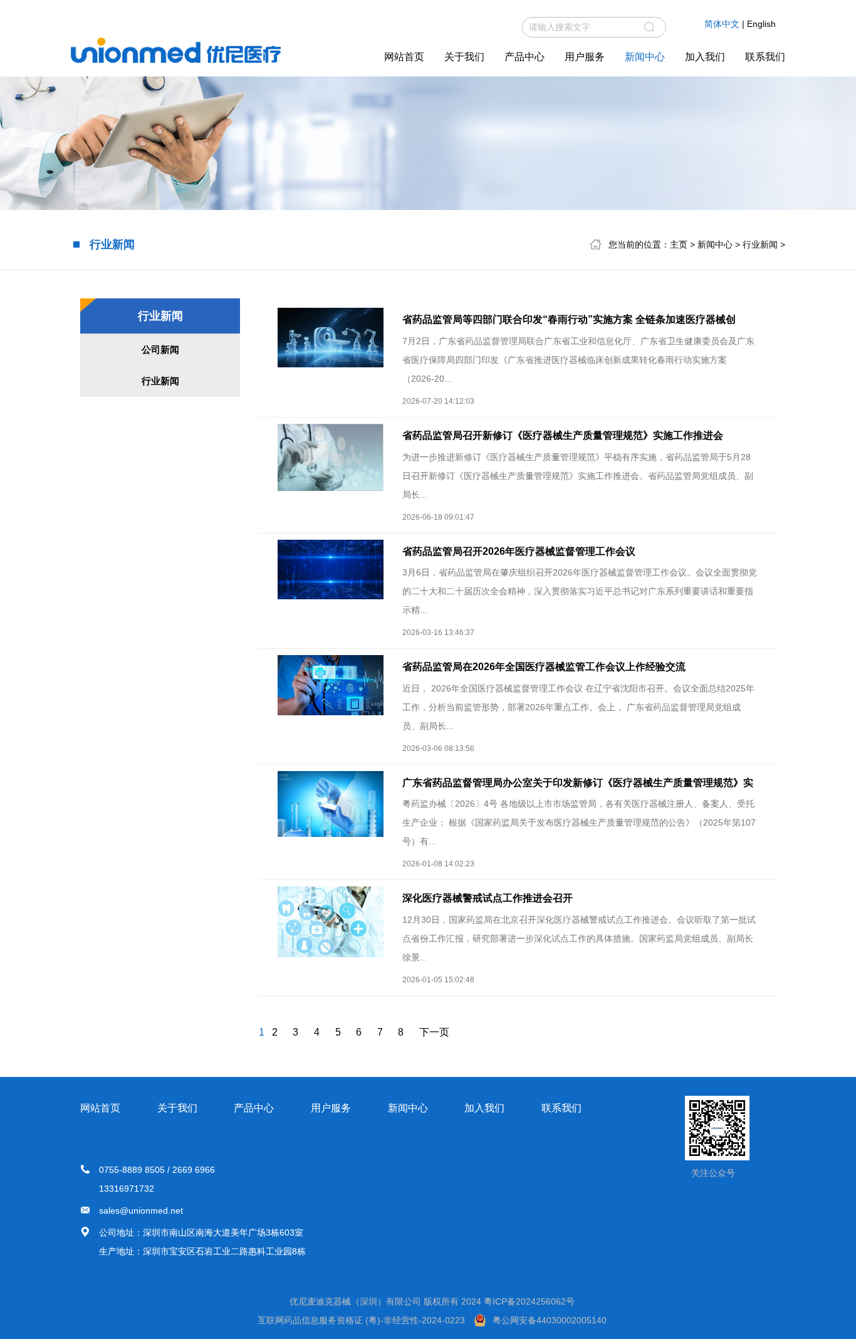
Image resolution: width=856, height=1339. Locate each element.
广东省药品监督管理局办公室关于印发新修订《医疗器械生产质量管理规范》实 (577, 782)
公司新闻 (160, 349)
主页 (678, 244)
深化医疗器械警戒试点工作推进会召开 (487, 898)
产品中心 (524, 56)
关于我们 (464, 56)
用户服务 (585, 56)
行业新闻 (760, 244)
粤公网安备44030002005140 (550, 1320)
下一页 (434, 1032)
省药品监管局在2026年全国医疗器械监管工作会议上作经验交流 (544, 666)
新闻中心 (645, 56)
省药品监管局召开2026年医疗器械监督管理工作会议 (518, 551)
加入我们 (705, 56)
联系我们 (765, 56)
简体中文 (721, 24)
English (761, 24)
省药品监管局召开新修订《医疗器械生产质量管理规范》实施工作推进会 (562, 435)
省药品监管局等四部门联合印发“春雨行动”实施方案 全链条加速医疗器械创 (569, 319)
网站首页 (404, 56)
